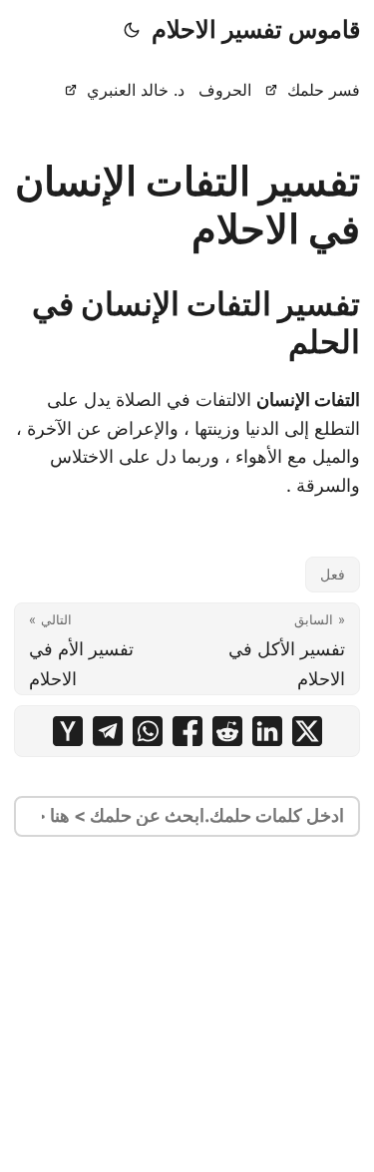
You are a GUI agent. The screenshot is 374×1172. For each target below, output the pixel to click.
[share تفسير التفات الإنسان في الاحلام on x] (307, 731)
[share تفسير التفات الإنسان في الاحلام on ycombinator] (68, 731)
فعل (332, 574)
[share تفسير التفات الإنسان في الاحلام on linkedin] (267, 731)
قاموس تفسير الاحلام (256, 29)
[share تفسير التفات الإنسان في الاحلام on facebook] (187, 731)
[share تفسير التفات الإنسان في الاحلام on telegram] (108, 731)
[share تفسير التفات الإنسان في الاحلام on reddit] (227, 731)
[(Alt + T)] (132, 30)
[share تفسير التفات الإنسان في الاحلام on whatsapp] (148, 731)
